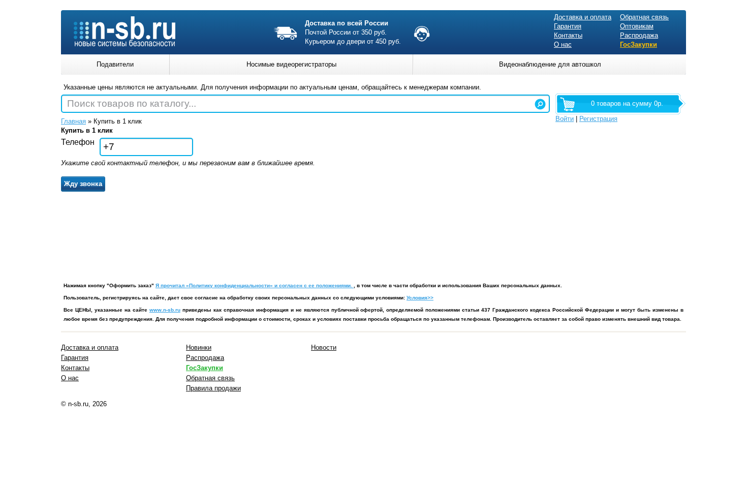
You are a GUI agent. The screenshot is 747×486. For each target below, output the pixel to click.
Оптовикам (636, 26)
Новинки (198, 347)
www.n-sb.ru (164, 310)
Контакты (568, 35)
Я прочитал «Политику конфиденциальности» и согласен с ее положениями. (254, 285)
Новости (323, 347)
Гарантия (567, 26)
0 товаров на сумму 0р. (627, 103)
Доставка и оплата (582, 17)
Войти (564, 119)
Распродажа (639, 35)
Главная (73, 121)
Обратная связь (644, 17)
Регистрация (598, 119)
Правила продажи (213, 388)
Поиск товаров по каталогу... (131, 103)
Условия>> (420, 297)
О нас (563, 44)
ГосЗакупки (638, 44)
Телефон (78, 142)
